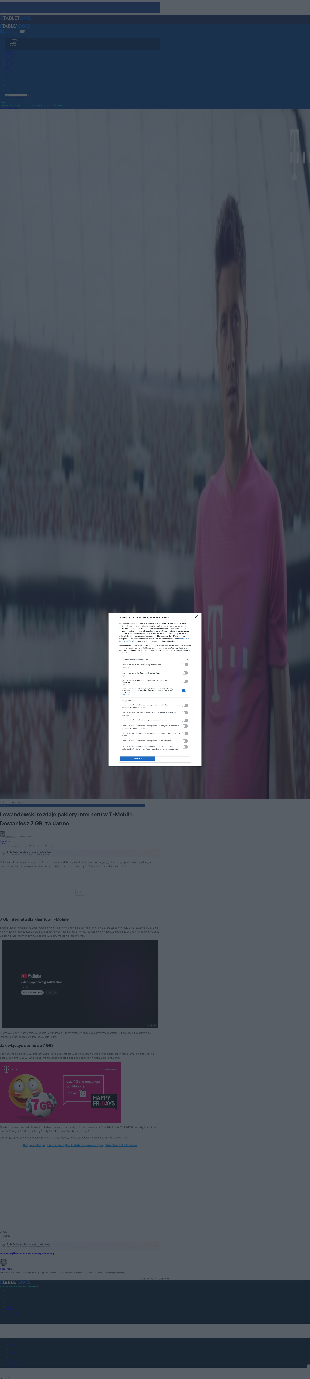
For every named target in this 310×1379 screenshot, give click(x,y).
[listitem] (155, 659)
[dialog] (155, 689)
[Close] (197, 617)
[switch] (185, 664)
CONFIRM (137, 758)
